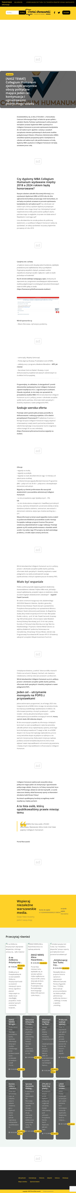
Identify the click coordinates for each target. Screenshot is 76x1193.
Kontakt (66, 13)
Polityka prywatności (48, 1191)
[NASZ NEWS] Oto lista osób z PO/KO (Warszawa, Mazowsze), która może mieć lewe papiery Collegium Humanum (38, 827)
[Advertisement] (38, 34)
